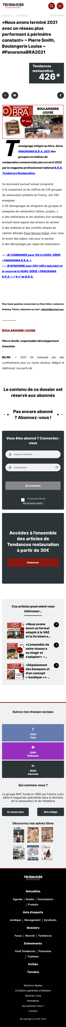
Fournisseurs (45, 899)
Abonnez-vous (33, 995)
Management (32, 920)
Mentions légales (33, 985)
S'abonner (33, 562)
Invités (33, 964)
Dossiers (22, 15)
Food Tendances (25, 951)
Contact (33, 1010)
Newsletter (33, 1000)
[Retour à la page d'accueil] (33, 878)
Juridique (15, 920)
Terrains (33, 972)
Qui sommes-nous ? (33, 1005)
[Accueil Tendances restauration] (13, 6)
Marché (30, 935)
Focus (18, 935)
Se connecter (33, 485)
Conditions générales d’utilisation (33, 990)
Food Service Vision (36, 233)
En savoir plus (15, 811)
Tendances (45, 935)
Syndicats (50, 920)
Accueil (7, 15)
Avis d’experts (33, 912)
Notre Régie (50, 811)
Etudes (30, 899)
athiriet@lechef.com (52, 309)
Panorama (45, 951)
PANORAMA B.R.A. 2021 (34, 151)
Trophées (33, 956)
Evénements (33, 943)
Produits (33, 904)
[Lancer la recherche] (51, 6)
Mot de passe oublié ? (33, 503)
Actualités (33, 891)
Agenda (17, 899)
